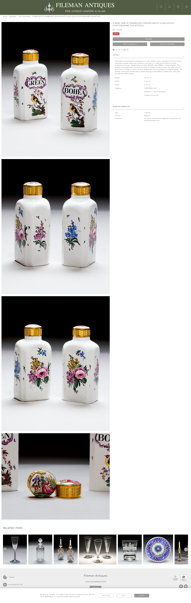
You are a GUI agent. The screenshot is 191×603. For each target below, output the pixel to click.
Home (5, 16)
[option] (15, 549)
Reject (123, 596)
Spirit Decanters (24, 16)
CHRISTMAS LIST (150, 88)
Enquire (149, 39)
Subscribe (95, 588)
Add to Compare (167, 44)
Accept (141, 596)
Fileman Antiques (95, 576)
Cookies (11, 577)
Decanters (13, 16)
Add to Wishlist (130, 44)
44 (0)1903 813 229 (15, 585)
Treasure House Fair (151, 95)
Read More (106, 596)
